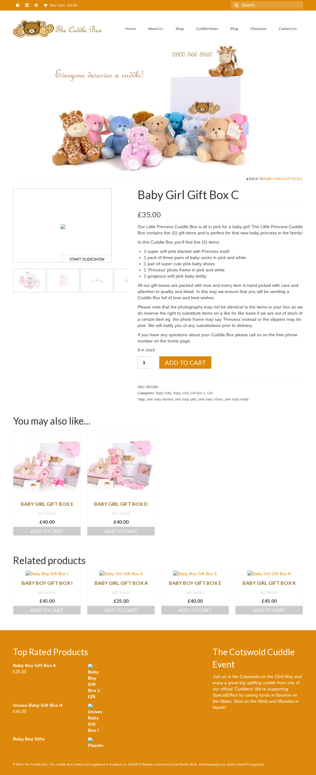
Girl (210, 393)
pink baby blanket (160, 399)
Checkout (258, 28)
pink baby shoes (210, 399)
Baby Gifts (164, 393)
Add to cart (185, 362)
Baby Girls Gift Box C (283, 179)
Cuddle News (207, 28)
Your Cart (63, 5)
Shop (180, 28)
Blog (234, 28)
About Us (155, 28)
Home (130, 28)
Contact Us (288, 28)
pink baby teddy (237, 399)
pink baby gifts (186, 399)
